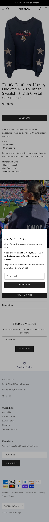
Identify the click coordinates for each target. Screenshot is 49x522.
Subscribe (24, 284)
